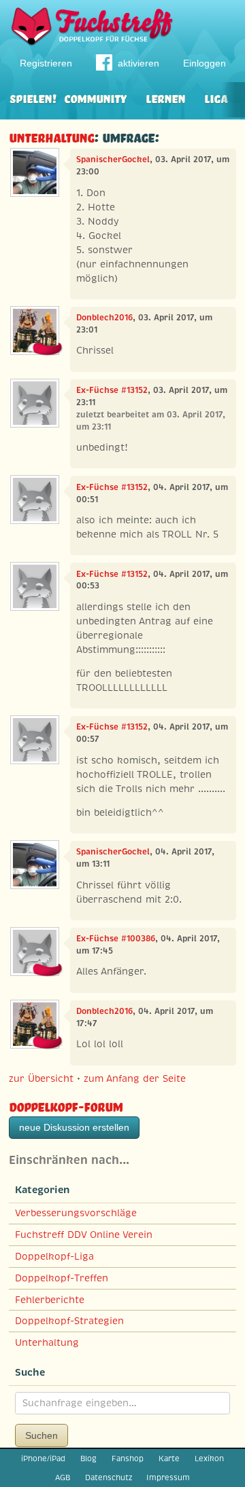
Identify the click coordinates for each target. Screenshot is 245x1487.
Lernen (165, 97)
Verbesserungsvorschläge (76, 1213)
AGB (62, 1477)
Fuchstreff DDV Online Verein (83, 1234)
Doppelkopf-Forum (65, 1105)
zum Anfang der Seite (135, 1078)
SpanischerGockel (113, 159)
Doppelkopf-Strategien (69, 1321)
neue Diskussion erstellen (74, 1127)
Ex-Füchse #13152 (112, 390)
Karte (169, 1458)
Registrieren (46, 63)
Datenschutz (108, 1477)
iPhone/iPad (43, 1458)
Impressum (168, 1477)
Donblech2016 (104, 317)
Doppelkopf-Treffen (61, 1278)
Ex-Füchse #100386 (115, 938)
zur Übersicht (41, 1078)
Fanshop (128, 1458)
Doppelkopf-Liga (54, 1256)
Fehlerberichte (49, 1300)
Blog (88, 1458)
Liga (215, 97)
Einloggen (204, 63)
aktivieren (138, 63)
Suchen (41, 1435)
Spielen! (33, 97)
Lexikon (209, 1458)
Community (95, 97)
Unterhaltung (51, 136)
